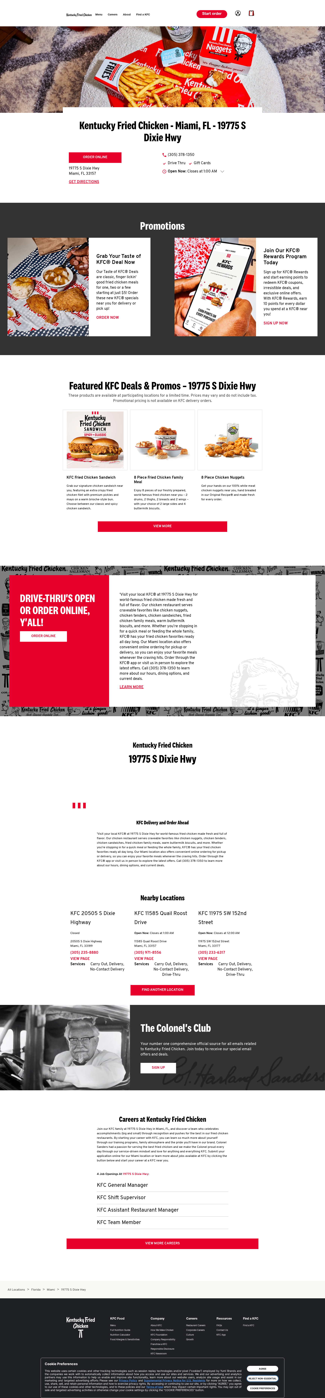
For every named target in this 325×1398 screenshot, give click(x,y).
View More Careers (162, 1243)
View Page (80, 959)
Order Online (95, 157)
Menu (113, 1325)
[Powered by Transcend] (51, 1392)
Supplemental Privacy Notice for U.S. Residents (174, 1380)
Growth (190, 1340)
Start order (212, 14)
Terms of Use (154, 1386)
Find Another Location (162, 990)
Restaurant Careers (195, 1325)
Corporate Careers (195, 1330)
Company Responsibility (163, 1340)
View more (162, 526)
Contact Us (222, 1330)
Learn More (132, 687)
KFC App (221, 1335)
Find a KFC (248, 1325)
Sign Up (158, 1068)
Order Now (107, 318)
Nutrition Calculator (120, 1335)
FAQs (219, 1325)
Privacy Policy (128, 1380)
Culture (190, 1335)
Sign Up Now (275, 323)
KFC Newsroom (159, 1354)
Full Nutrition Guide (120, 1330)
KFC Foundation (159, 1335)
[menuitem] (98, 15)
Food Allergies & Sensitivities (125, 1340)
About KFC (156, 1325)
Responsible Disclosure (162, 1349)
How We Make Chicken (162, 1330)
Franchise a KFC (159, 1344)
